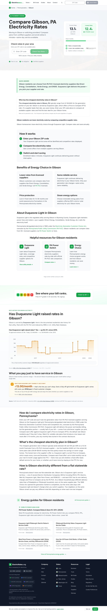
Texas (60, 586)
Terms (87, 572)
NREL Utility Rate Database (25, 394)
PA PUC (38, 186)
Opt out (88, 609)
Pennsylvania (62, 572)
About (49, 2)
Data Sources (90, 579)
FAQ (42, 572)
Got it (95, 609)
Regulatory (89, 582)
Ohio (59, 568)
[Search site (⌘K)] (61, 2)
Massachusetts (62, 575)
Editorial (43, 582)
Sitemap (73, 593)
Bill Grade (36, 2)
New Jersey (61, 579)
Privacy (88, 568)
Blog (72, 582)
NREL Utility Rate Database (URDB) (21, 368)
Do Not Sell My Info (91, 586)
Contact (55, 2)
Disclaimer (89, 575)
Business (73, 568)
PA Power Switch (45, 231)
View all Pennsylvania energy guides (52, 554)
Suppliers (73, 589)
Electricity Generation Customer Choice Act (70, 226)
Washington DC (62, 582)
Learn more (60, 609)
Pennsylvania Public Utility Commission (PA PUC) (46, 228)
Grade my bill (83, 295)
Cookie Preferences (91, 589)
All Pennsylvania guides (82, 500)
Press (43, 579)
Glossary (73, 586)
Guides (43, 2)
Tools (72, 572)
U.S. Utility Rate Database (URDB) (45, 401)
